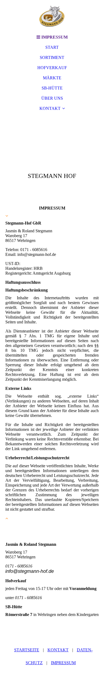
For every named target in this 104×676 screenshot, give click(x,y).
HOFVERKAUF (52, 67)
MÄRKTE (52, 78)
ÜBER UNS (52, 98)
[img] (52, 16)
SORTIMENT (52, 57)
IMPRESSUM (63, 662)
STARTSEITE (26, 650)
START (52, 47)
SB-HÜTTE (52, 88)
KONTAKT (50, 108)
